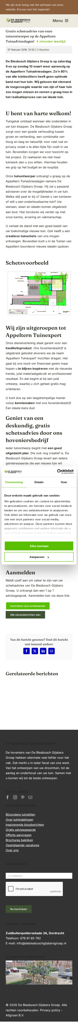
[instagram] (15, 797)
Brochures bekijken (19, 840)
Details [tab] (39, 482)
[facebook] (7, 797)
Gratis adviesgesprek (21, 830)
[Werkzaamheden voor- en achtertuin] (39, 963)
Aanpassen (37, 557)
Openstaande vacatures (22, 845)
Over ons (12, 850)
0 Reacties (43, 49)
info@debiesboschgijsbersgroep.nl (41, 943)
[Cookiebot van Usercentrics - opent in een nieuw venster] (57, 471)
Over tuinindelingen (19, 819)
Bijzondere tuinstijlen (20, 814)
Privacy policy (50, 1010)
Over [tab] (64, 482)
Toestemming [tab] (14, 482)
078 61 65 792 (30, 938)
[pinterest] (23, 797)
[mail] (30, 797)
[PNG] (18, 19)
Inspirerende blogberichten (25, 825)
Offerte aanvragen (18, 835)
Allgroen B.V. (15, 1015)
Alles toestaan (39, 545)
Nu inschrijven (18, 909)
